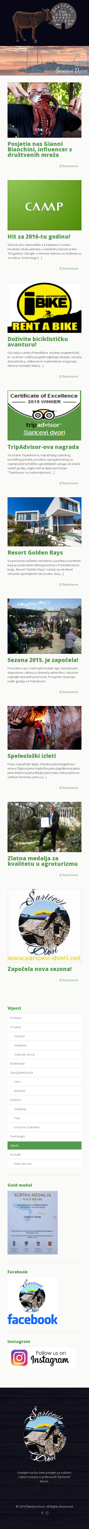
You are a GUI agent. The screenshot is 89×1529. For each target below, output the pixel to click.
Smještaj (20, 1109)
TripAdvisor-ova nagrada (43, 447)
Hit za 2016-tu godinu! (39, 236)
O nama (15, 1027)
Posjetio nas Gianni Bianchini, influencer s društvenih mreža (40, 149)
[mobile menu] (77, 55)
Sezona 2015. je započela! (43, 660)
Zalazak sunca (24, 1054)
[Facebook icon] (42, 1513)
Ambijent (20, 1045)
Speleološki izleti (32, 755)
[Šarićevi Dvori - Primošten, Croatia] (44, 22)
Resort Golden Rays (35, 552)
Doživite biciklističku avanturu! (38, 341)
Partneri (15, 1100)
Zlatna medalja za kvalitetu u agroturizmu (43, 860)
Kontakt (15, 1154)
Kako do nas (23, 1164)
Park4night (17, 1136)
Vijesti (14, 1145)
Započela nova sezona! (40, 969)
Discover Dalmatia (26, 1127)
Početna (15, 1018)
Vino (17, 1082)
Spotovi (19, 1036)
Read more (70, 166)
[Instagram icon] (47, 1513)
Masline (19, 1091)
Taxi (17, 1118)
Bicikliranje (17, 1063)
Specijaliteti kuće (21, 1072)
